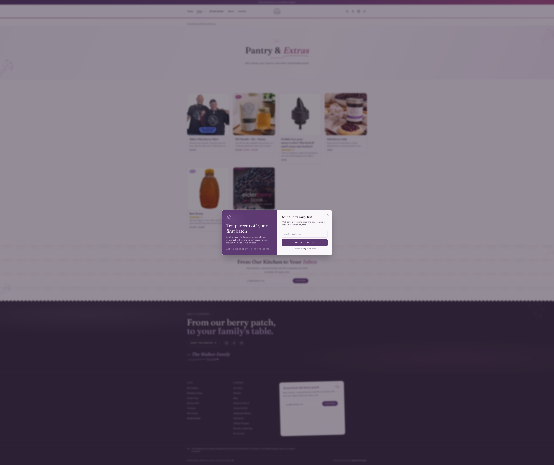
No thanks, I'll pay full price (305, 249)
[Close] (327, 214)
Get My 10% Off (304, 242)
